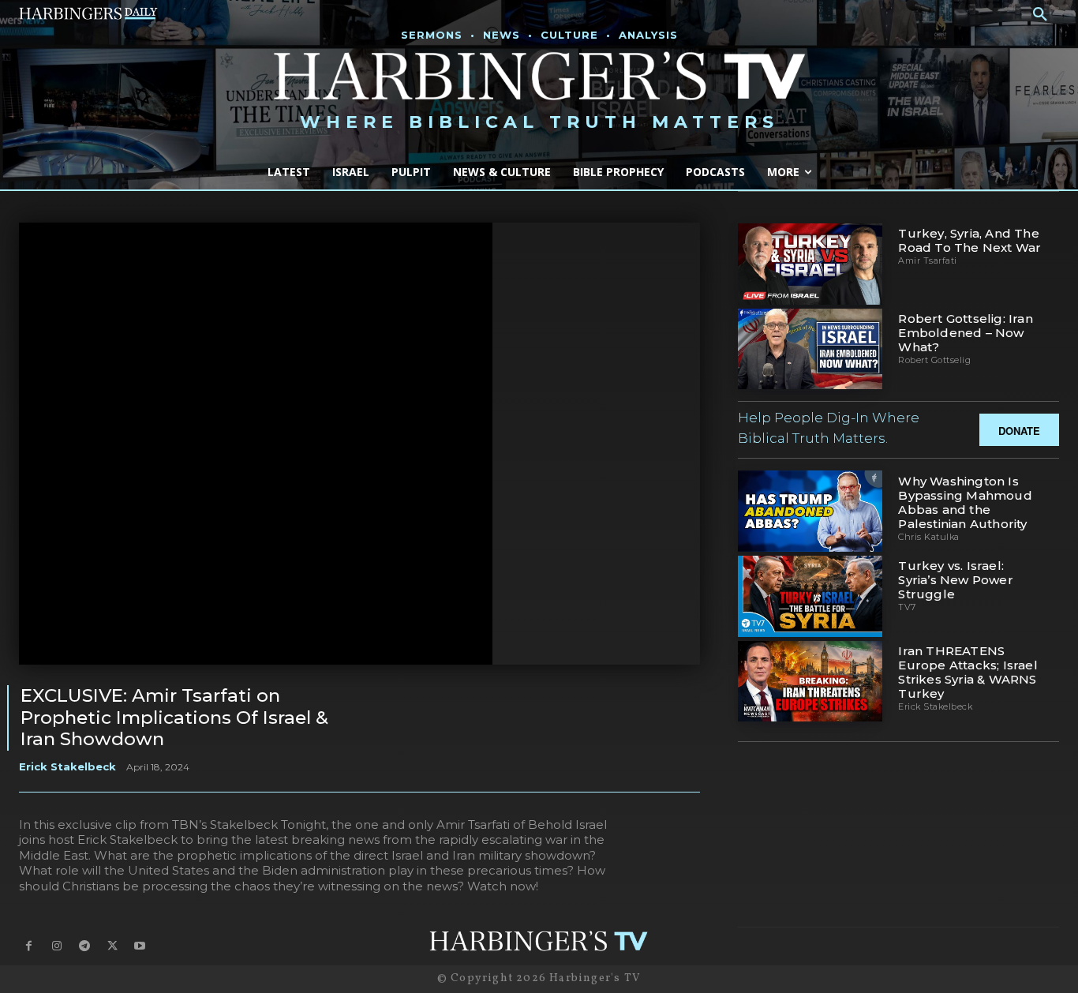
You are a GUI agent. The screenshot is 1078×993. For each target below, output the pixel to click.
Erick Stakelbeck (67, 766)
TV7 (907, 607)
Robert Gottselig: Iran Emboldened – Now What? (965, 332)
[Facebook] (539, 705)
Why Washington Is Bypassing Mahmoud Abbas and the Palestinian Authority (964, 502)
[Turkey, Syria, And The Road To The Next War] (810, 264)
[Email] (648, 705)
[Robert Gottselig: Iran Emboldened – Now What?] (810, 349)
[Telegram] (684, 705)
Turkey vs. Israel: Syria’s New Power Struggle (955, 579)
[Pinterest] (611, 705)
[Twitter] (575, 705)
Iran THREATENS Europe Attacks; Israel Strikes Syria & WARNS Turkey (967, 672)
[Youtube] (140, 946)
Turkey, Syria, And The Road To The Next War (969, 240)
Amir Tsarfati (927, 260)
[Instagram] (56, 946)
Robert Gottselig (934, 359)
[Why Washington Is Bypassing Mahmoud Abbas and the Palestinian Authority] (810, 511)
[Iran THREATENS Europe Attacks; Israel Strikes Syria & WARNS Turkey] (810, 681)
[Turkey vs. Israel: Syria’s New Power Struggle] (810, 596)
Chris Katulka (929, 536)
